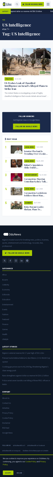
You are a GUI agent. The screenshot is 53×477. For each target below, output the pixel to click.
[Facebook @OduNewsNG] (10, 260)
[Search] (17, 4)
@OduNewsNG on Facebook (36, 445)
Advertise (5, 408)
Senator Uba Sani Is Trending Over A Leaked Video (35, 154)
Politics (9, 79)
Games (5, 329)
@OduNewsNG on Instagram (11, 450)
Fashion (5, 314)
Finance (5, 324)
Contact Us (6, 403)
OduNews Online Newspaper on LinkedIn (35, 450)
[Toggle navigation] (48, 4)
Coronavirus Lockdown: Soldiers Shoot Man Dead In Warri (35, 195)
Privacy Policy (7, 413)
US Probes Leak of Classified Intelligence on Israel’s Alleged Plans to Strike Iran (26, 86)
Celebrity (5, 284)
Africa (4, 274)
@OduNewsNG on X (19, 445)
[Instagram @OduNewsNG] (16, 260)
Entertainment (31, 175)
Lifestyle (5, 339)
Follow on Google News (34, 4)
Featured (5, 319)
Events (4, 309)
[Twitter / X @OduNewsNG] (4, 260)
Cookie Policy (7, 418)
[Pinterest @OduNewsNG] (27, 260)
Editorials (6, 294)
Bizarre (5, 279)
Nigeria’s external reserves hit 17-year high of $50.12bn (23, 353)
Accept (8, 473)
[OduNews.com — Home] (7, 4)
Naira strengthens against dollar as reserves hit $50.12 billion (25, 375)
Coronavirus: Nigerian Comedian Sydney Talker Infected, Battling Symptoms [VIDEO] (36, 183)
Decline (19, 473)
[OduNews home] (26, 234)
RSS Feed (5, 428)
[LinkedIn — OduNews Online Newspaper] (21, 260)
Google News (7, 432)
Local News (29, 147)
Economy (28, 203)
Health (4, 334)
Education (6, 299)
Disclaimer (6, 423)
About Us (5, 398)
